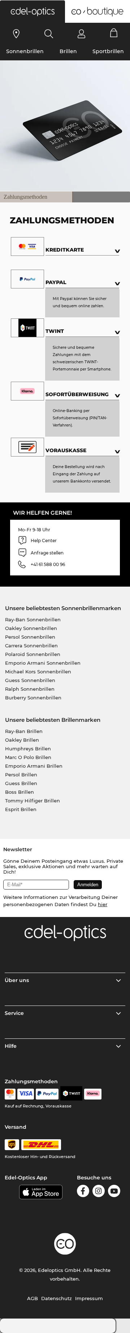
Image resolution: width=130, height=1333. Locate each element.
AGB (32, 1298)
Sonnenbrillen (25, 51)
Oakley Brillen (22, 740)
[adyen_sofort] (92, 1094)
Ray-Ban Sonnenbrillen (33, 619)
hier (102, 904)
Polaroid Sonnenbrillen (32, 654)
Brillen (68, 51)
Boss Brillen (19, 792)
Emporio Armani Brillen (33, 766)
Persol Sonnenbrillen (30, 637)
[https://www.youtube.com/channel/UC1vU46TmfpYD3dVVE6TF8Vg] (114, 1192)
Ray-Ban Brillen (24, 731)
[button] (32, 11)
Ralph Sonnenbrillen (30, 689)
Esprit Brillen (20, 809)
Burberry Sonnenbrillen (33, 697)
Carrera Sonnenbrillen (31, 645)
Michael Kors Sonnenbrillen (38, 671)
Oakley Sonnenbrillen (31, 628)
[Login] (81, 33)
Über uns (17, 980)
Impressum (89, 1298)
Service (14, 1013)
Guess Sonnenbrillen (30, 680)
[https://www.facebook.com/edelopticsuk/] (83, 1192)
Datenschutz (56, 1298)
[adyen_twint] (71, 1094)
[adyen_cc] (10, 1094)
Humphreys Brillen (28, 748)
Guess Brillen (21, 783)
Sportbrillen (108, 51)
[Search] (49, 33)
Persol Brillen (21, 774)
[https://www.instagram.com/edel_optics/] (98, 1192)
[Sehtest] (16, 33)
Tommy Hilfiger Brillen (32, 800)
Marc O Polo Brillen (28, 757)
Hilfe (11, 1046)
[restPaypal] (47, 1094)
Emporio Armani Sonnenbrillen (43, 663)
